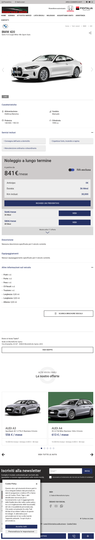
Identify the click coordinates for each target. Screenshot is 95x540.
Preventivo (7, 2)
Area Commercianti (74, 2)
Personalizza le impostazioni (21, 532)
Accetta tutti (21, 527)
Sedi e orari (21, 2)
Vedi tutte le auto (47, 455)
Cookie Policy (72, 524)
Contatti (5, 20)
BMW (84, 26)
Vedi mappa (47, 350)
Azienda (11, 15)
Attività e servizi (24, 15)
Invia (87, 471)
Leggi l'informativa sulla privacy (54, 524)
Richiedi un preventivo (47, 203)
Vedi (75, 213)
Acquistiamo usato (65, 15)
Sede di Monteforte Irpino (60, 495)
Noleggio (51, 15)
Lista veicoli (39, 15)
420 (91, 26)
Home (3, 15)
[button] (41, 448)
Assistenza (80, 15)
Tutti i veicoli (76, 26)
